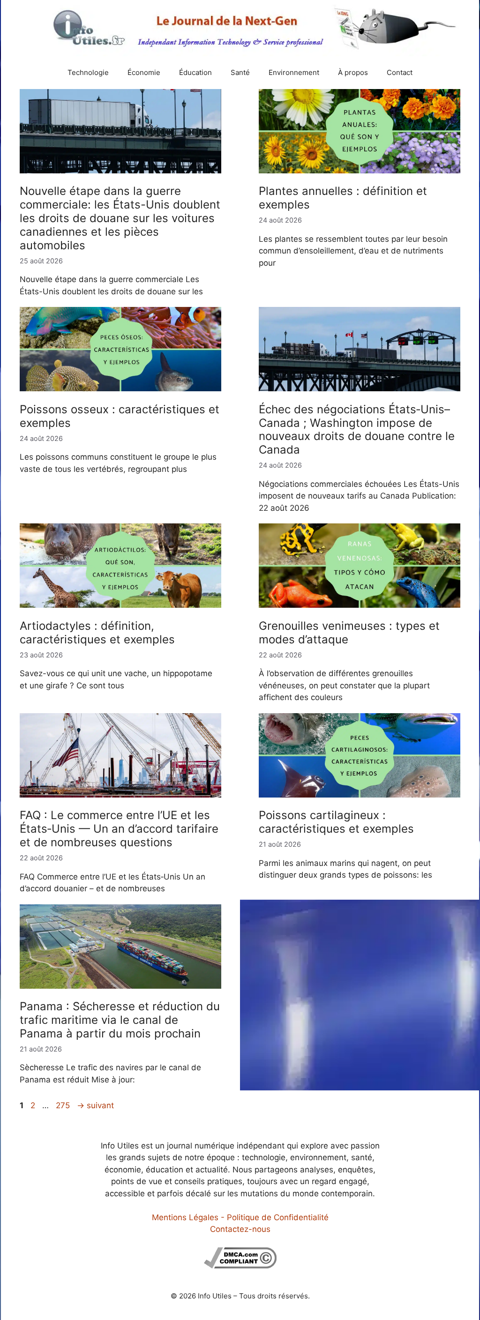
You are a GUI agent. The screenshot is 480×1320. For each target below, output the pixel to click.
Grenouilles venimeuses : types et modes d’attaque (349, 632)
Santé (240, 72)
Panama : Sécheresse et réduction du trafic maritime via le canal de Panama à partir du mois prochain (120, 1019)
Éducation (195, 72)
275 (63, 1105)
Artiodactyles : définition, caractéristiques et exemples (97, 632)
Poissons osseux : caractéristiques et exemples (119, 416)
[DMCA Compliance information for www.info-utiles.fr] (240, 1265)
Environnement (294, 72)
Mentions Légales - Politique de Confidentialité (240, 1217)
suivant (95, 1105)
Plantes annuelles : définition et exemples (343, 197)
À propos (353, 72)
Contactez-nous (240, 1229)
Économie (144, 72)
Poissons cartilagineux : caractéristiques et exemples (336, 821)
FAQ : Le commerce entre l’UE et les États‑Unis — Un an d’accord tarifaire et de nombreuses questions (119, 828)
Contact (399, 72)
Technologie (88, 72)
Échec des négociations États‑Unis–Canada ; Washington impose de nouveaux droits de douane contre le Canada (357, 429)
